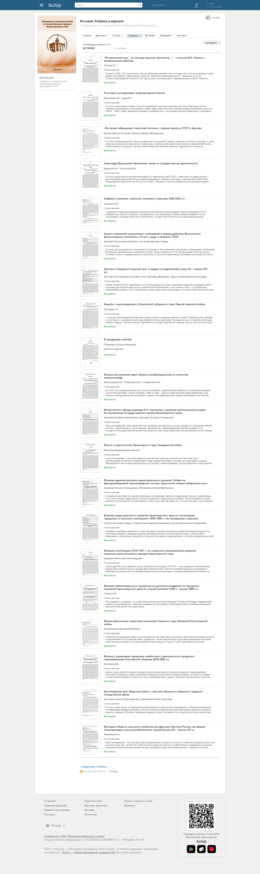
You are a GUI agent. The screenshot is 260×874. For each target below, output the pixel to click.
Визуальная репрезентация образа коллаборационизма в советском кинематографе (146, 376)
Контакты (182, 35)
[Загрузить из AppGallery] (211, 849)
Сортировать (210, 43)
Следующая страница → (95, 766)
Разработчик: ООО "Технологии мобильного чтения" (74, 836)
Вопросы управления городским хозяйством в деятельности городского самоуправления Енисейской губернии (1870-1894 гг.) (149, 658)
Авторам (150, 35)
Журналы (129, 805)
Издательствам (93, 801)
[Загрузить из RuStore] (201, 849)
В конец (114, 771)
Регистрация (215, 7)
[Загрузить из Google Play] (191, 849)
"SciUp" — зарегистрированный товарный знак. (88, 852)
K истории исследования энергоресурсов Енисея (134, 93)
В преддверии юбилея (118, 339)
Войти (212, 4)
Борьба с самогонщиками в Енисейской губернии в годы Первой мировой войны (154, 304)
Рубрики (134, 35)
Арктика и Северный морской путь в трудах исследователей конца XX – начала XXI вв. (155, 271)
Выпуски (102, 35)
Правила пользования (57, 810)
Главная (86, 35)
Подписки (158, 4)
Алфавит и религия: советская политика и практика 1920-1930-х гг (144, 198)
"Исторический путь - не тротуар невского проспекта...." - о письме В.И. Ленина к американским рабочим (154, 59)
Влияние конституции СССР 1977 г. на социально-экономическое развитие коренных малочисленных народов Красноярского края (150, 552)
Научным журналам (95, 805)
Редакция (166, 35)
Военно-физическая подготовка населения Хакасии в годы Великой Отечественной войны (155, 623)
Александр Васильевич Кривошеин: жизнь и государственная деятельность (151, 163)
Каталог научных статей (138, 801)
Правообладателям (55, 805)
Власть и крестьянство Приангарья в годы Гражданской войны (143, 445)
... (107, 771)
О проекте (50, 801)
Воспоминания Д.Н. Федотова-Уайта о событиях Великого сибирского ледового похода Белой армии (153, 693)
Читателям (90, 814)
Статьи (118, 35)
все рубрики (120, 48)
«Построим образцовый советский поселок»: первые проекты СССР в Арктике (153, 128)
